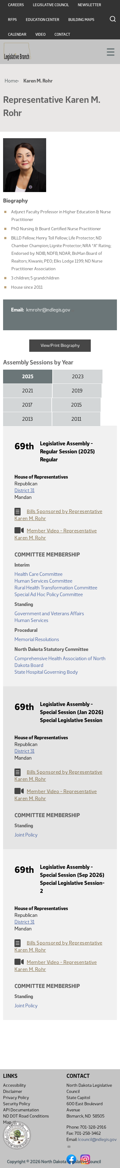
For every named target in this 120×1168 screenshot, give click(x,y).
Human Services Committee (43, 581)
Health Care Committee (38, 574)
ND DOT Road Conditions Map (26, 1119)
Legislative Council (51, 5)
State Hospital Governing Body (46, 672)
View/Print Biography (60, 345)
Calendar (17, 34)
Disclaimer (12, 1091)
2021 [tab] (27, 391)
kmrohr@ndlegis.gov (48, 310)
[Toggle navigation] (108, 51)
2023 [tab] (77, 376)
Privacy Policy (16, 1097)
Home (11, 81)
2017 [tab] (27, 405)
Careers (16, 5)
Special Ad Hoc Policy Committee (48, 594)
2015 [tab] (76, 405)
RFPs (12, 20)
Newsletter (89, 5)
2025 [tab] (27, 376)
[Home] (17, 51)
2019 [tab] (77, 391)
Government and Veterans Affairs (49, 613)
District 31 (24, 490)
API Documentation (21, 1110)
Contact (62, 34)
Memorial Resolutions (36, 639)
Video (40, 34)
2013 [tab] (27, 419)
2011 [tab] (76, 419)
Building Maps (81, 20)
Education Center (42, 20)
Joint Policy (26, 835)
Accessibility (14, 1085)
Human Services (31, 620)
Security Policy (16, 1103)
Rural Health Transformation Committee (55, 588)
